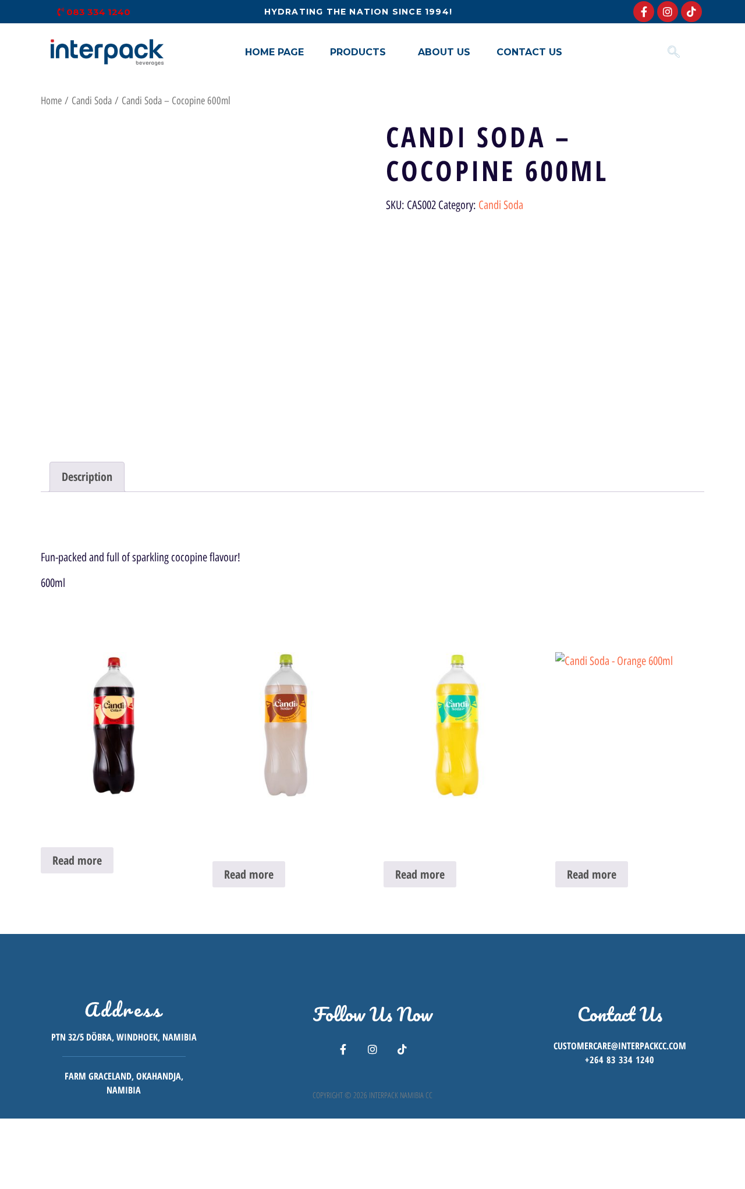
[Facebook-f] (643, 11)
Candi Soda (92, 100)
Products (358, 52)
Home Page (274, 52)
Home (51, 100)
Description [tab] (87, 476)
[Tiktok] (691, 11)
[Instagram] (667, 11)
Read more (77, 860)
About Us (444, 52)
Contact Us (529, 52)
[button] (360, 52)
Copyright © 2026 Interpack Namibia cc (372, 1094)
